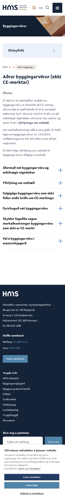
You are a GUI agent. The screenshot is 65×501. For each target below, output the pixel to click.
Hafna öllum (32, 485)
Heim (5, 67)
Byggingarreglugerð (14, 383)
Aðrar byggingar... (26, 67)
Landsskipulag (10, 409)
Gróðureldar (9, 399)
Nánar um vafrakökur (30, 468)
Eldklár (7, 394)
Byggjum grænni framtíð (16, 388)
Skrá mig (53, 442)
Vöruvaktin (9, 420)
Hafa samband (15, 358)
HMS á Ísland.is (11, 378)
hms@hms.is (20, 341)
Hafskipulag (9, 404)
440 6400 (14, 348)
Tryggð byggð (10, 415)
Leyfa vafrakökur (32, 477)
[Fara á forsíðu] (15, 7)
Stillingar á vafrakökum (32, 493)
